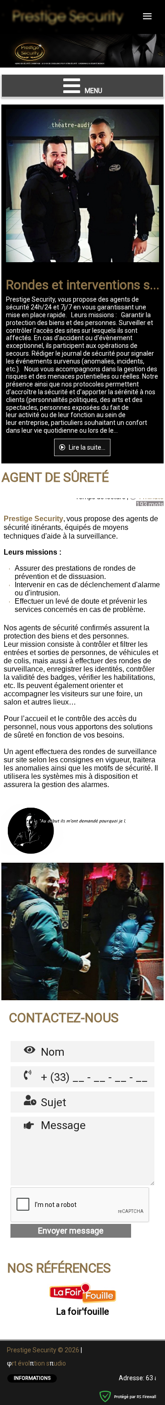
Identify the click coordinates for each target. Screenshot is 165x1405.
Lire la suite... (86, 447)
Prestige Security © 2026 (44, 1350)
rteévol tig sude (39, 1363)
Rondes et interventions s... (83, 284)
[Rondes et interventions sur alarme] (23, 186)
